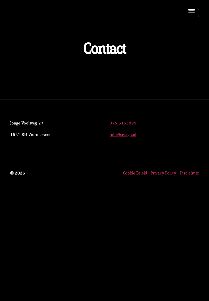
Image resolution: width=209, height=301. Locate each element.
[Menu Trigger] (192, 11)
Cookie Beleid (135, 173)
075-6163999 (123, 123)
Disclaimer (189, 173)
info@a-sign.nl (123, 134)
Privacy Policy (163, 173)
